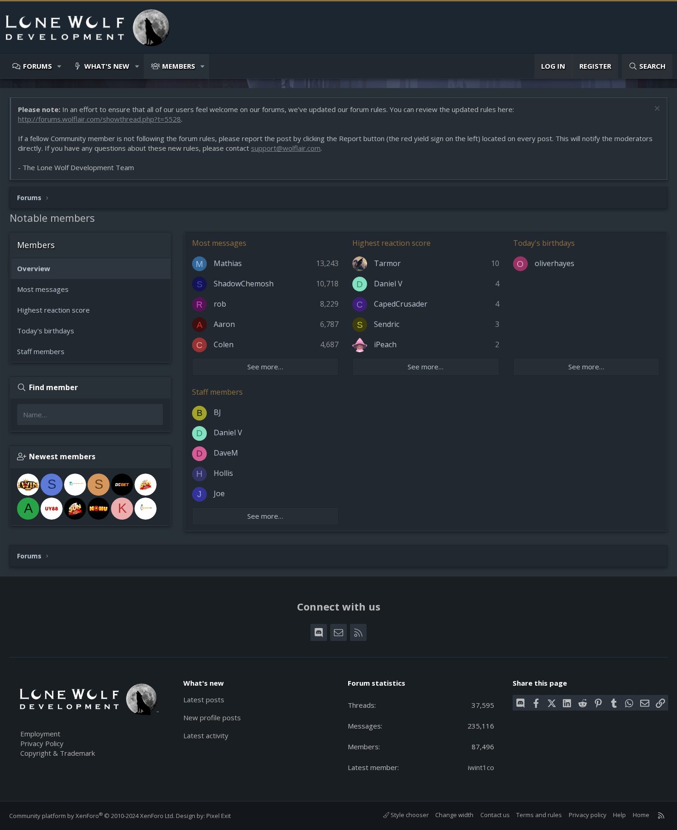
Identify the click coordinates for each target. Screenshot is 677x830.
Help (619, 815)
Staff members (40, 351)
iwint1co (481, 767)
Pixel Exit (218, 816)
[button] (59, 66)
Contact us (495, 815)
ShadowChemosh (244, 284)
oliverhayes (554, 263)
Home (641, 815)
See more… (265, 366)
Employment (40, 733)
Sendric (386, 324)
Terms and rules (539, 815)
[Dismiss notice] (656, 109)
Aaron (224, 324)
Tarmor (387, 263)
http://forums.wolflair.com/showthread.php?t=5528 (99, 119)
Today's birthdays (45, 330)
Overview (33, 268)
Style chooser (409, 815)
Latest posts (203, 699)
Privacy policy (588, 815)
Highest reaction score (53, 309)
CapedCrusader (400, 304)
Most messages (43, 289)
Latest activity (205, 735)
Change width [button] (454, 815)
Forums (37, 66)
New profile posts (212, 717)
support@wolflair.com (286, 148)
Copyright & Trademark (57, 753)
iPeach (385, 344)
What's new (106, 66)
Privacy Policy (42, 743)
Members (178, 66)
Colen (223, 344)
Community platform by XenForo (92, 816)
